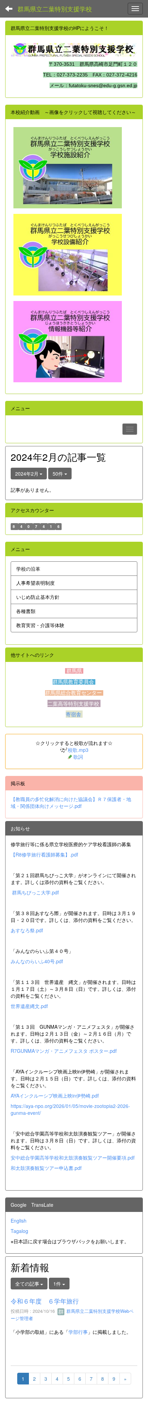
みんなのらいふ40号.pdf (37, 961)
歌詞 (78, 756)
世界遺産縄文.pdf (29, 1006)
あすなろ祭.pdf (27, 930)
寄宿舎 (74, 714)
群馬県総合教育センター (74, 693)
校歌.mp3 (78, 749)
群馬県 (74, 671)
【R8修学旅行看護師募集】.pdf (44, 854)
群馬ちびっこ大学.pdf (35, 892)
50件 (58, 473)
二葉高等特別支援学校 (74, 703)
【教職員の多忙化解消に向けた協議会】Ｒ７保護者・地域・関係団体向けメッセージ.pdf (71, 802)
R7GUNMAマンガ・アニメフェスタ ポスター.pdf (64, 1050)
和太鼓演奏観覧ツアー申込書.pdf (46, 1167)
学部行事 (78, 1331)
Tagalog (19, 1230)
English (19, 1220)
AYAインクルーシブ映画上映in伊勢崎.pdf (55, 1095)
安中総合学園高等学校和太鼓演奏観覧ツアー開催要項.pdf (73, 1157)
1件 (57, 1283)
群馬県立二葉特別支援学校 (55, 8)
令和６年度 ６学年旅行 (45, 1300)
